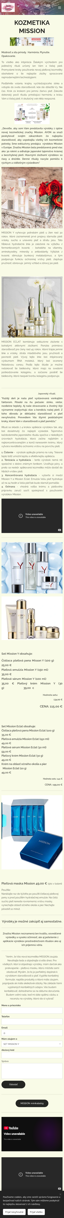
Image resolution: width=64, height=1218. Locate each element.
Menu (60, 7)
